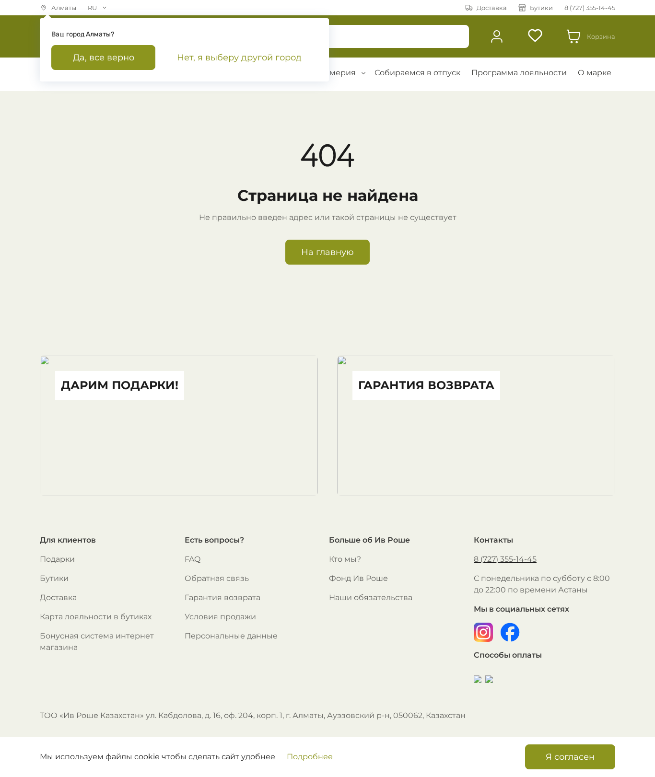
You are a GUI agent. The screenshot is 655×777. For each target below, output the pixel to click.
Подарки (57, 559)
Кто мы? (345, 559)
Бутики (54, 578)
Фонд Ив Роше (358, 578)
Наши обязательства (370, 597)
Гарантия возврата (222, 597)
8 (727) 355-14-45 (505, 559)
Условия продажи (220, 616)
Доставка (58, 597)
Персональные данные (231, 635)
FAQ (192, 559)
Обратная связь (217, 578)
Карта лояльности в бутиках (96, 616)
